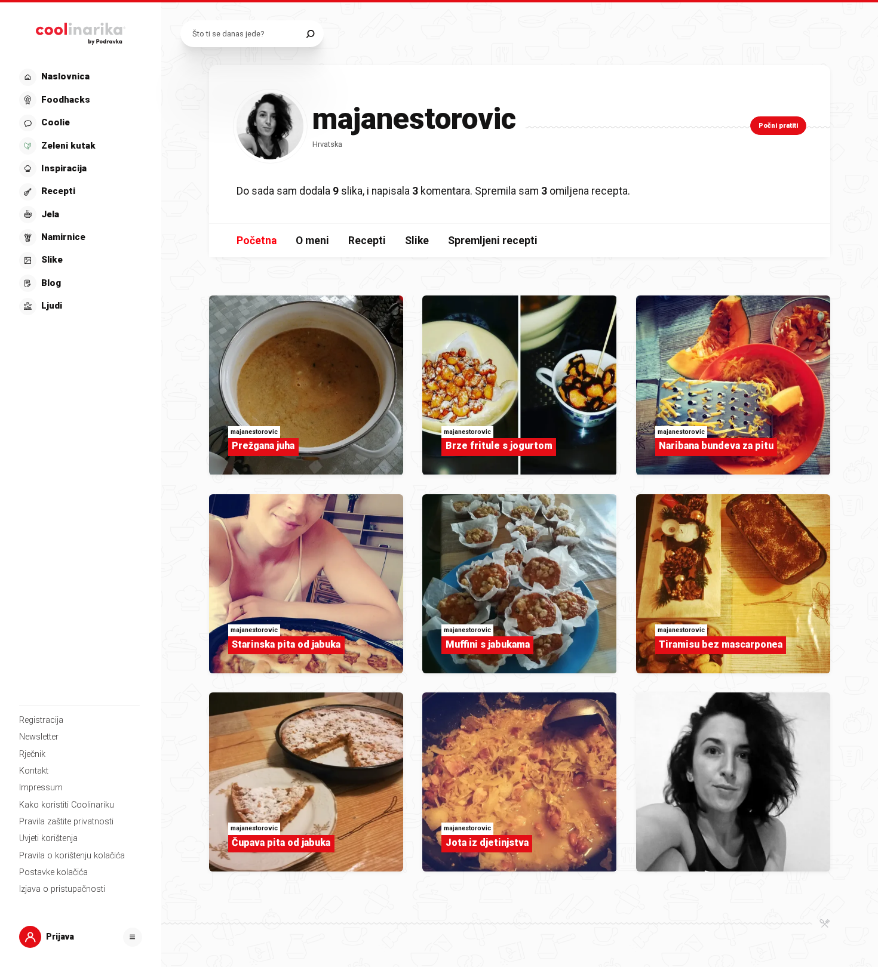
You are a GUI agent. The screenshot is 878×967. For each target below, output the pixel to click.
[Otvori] (132, 937)
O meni (312, 241)
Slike (417, 241)
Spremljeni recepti (493, 241)
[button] (79, 192)
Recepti (367, 241)
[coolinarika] (80, 31)
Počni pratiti (778, 126)
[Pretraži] (310, 33)
